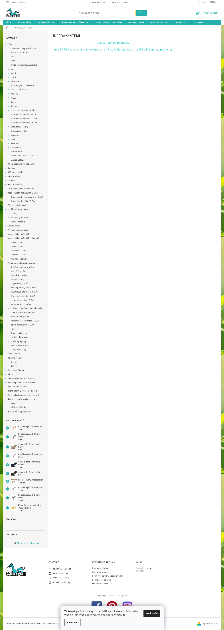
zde (123, 614)
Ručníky (14, 366)
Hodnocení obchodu (101, 580)
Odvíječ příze (14, 353)
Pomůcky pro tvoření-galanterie (22, 263)
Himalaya (15, 81)
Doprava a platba (96, 2)
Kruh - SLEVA (16, 242)
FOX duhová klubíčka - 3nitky (24, 110)
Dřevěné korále (18, 271)
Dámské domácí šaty (17, 386)
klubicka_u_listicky (61, 582)
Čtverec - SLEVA (18, 254)
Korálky (14, 213)
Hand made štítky (16, 184)
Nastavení (72, 622)
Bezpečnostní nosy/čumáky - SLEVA (27, 197)
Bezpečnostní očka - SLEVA (23, 201)
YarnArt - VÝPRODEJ (19, 89)
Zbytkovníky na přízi (20, 283)
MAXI (13, 56)
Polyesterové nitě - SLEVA (23, 296)
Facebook (101, 595)
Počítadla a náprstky (20, 316)
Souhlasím (152, 613)
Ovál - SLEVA (16, 246)
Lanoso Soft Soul (18, 160)
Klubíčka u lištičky (61, 577)
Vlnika (13, 98)
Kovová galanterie (19, 333)
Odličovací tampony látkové (23, 48)
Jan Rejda (15, 143)
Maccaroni (15, 135)
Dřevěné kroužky (19, 275)
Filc (12, 329)
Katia (13, 60)
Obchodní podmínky (120, 2)
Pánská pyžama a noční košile (21, 378)
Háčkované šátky (18, 407)
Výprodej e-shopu (144, 568)
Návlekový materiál (19, 217)
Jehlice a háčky (15, 176)
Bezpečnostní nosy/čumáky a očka (24, 192)
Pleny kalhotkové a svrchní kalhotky (24, 395)
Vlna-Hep (15, 93)
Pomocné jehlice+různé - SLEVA (25, 320)
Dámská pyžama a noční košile (21, 382)
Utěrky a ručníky (15, 357)
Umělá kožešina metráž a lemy (22, 164)
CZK (201, 2)
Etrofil (13, 77)
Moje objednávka (100, 583)
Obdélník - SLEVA (18, 250)
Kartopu (14, 106)
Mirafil (13, 73)
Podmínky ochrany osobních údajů (107, 576)
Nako (13, 102)
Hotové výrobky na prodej (20, 411)
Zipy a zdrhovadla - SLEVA (22, 324)
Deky (13, 403)
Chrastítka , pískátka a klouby (21, 188)
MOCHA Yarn (16, 151)
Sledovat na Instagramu (28, 543)
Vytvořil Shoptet (210, 623)
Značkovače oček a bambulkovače (26, 308)
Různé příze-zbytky (19, 52)
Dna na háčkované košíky (19, 234)
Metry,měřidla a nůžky (21, 304)
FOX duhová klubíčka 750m (23, 114)
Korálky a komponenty (18, 209)
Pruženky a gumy (18, 341)
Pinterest (112, 595)
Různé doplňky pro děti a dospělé (23, 390)
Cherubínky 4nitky (19, 131)
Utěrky (14, 362)
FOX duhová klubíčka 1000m (24, 118)
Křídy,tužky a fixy (18, 349)
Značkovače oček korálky (23, 312)
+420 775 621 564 (60, 573)
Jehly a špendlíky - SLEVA (22, 300)
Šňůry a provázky (15, 172)
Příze (10, 44)
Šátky (10, 374)
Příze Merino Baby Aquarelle (24, 65)
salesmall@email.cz (62, 568)
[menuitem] (8, 22)
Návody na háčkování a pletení (21, 399)
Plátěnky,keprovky (19, 337)
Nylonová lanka (18, 221)
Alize (13, 69)
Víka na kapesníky (19, 258)
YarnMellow (16, 147)
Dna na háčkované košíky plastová (23, 238)
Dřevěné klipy (17, 279)
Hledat (141, 12)
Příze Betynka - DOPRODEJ (23, 85)
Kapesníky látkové (16, 370)
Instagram (122, 595)
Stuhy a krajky (14, 225)
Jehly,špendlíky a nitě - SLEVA (24, 287)
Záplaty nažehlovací (17, 205)
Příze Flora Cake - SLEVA (22, 155)
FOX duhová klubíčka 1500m (24, 122)
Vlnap (13, 139)
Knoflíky (11, 180)
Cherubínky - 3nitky (19, 126)
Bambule (12, 168)
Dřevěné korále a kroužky (22, 267)
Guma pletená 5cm (19, 345)
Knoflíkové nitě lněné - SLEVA (24, 291)
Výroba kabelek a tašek (18, 230)
